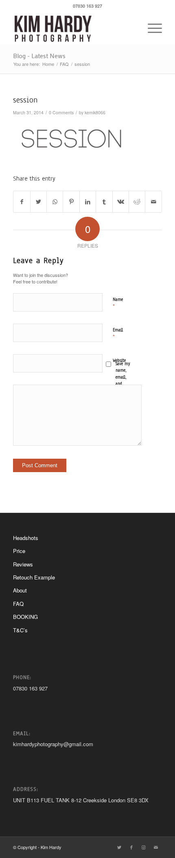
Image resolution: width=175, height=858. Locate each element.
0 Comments (61, 112)
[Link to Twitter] (119, 847)
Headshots (25, 538)
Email (118, 333)
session (25, 99)
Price (19, 551)
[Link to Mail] (156, 847)
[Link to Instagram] (144, 847)
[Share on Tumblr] (104, 201)
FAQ (18, 604)
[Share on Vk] (121, 201)
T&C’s (20, 630)
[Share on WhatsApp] (55, 201)
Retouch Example (34, 577)
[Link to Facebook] (131, 847)
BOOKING (25, 617)
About (20, 590)
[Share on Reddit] (137, 201)
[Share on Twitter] (38, 201)
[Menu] (151, 28)
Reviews (23, 564)
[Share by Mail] (153, 201)
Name (118, 303)
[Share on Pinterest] (71, 201)
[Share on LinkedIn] (88, 201)
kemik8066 (95, 112)
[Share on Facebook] (21, 201)
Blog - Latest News (39, 55)
